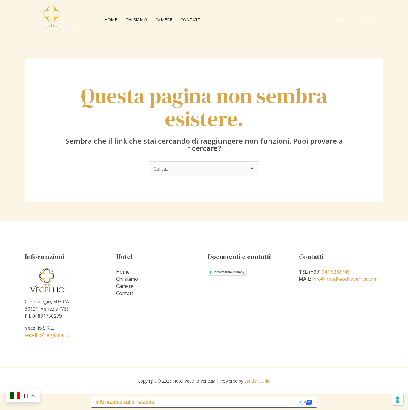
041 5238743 (336, 271)
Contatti (191, 19)
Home (111, 19)
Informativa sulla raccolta (125, 402)
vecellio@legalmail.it (47, 335)
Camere (163, 19)
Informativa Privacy (229, 272)
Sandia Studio (257, 381)
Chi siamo (136, 19)
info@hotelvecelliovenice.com (345, 279)
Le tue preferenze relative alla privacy (230, 402)
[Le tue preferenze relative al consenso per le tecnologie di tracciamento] (397, 399)
